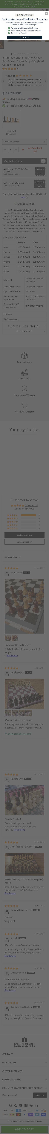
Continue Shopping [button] (24, 37)
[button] (46, 13)
